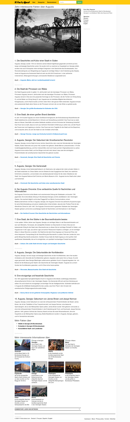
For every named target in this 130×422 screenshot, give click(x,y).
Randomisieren (51, 2)
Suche (79, 2)
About (93, 419)
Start (33, 2)
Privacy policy (100, 419)
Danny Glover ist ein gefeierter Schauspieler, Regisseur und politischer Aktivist (46, 293)
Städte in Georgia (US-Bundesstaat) (30, 324)
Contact (107, 419)
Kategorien (41, 2)
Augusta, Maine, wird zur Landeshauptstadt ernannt (37, 80)
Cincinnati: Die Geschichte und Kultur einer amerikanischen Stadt (42, 183)
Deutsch (86, 18)
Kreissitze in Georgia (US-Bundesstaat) (31, 326)
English (86, 23)
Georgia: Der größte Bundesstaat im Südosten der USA (38, 108)
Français (86, 20)
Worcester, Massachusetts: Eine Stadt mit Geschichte (38, 269)
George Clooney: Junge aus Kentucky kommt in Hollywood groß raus (43, 134)
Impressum (87, 419)
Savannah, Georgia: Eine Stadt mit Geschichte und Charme (40, 157)
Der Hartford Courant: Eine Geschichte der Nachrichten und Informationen (45, 213)
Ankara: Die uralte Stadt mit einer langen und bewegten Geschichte (42, 244)
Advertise (112, 419)
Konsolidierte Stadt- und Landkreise (30, 328)
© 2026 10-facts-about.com (22, 418)
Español (86, 22)
